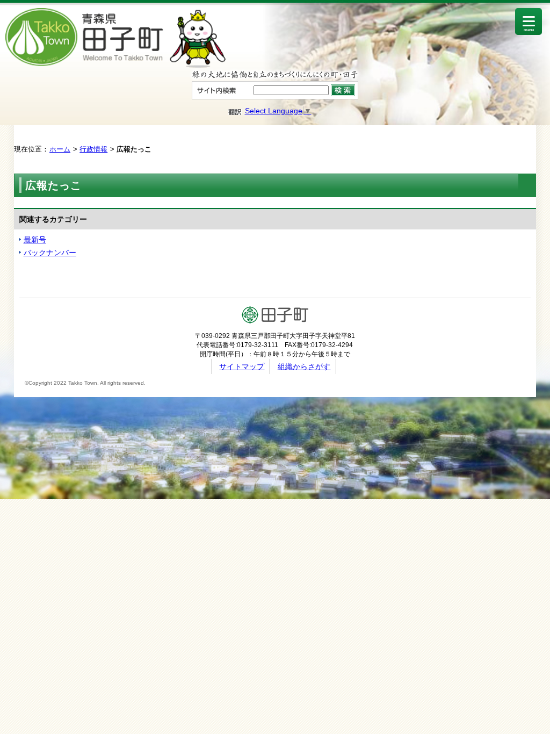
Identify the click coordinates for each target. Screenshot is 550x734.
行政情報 (93, 149)
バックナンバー (50, 252)
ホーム (59, 149)
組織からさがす (304, 366)
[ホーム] (115, 65)
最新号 (35, 239)
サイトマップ (241, 366)
